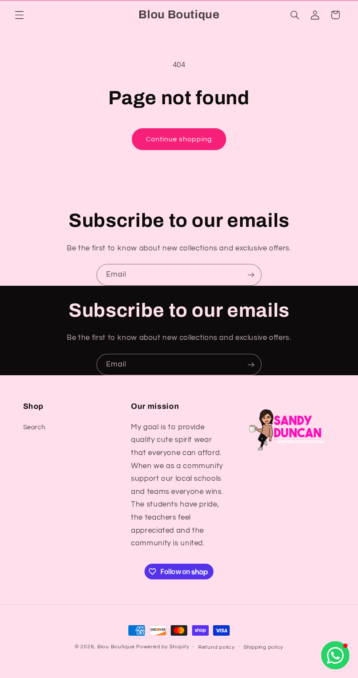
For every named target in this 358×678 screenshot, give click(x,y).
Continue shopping (179, 139)
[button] (19, 15)
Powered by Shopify (162, 646)
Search (34, 427)
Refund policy (216, 647)
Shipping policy (263, 647)
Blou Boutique (116, 646)
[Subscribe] (251, 274)
